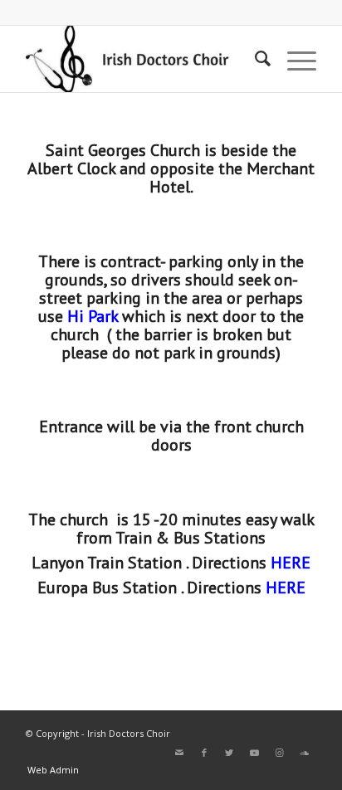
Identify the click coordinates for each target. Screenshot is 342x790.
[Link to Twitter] (229, 752)
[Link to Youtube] (254, 752)
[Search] (254, 59)
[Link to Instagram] (278, 752)
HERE (285, 587)
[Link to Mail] (179, 752)
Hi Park (92, 316)
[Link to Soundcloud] (303, 752)
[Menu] (293, 59)
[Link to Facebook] (204, 752)
